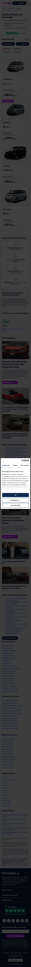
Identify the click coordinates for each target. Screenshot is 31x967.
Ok (15, 495)
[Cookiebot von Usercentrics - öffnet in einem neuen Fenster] (22, 460)
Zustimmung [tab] (6, 465)
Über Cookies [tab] (25, 465)
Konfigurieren (14, 500)
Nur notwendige (15, 505)
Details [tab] (15, 465)
